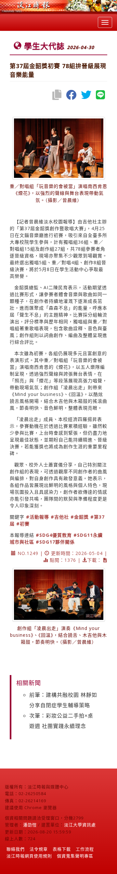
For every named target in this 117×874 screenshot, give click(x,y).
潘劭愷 (30, 825)
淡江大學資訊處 (80, 825)
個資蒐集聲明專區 (75, 856)
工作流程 (85, 849)
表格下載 (62, 849)
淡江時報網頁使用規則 (29, 856)
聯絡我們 (15, 849)
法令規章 (39, 849)
